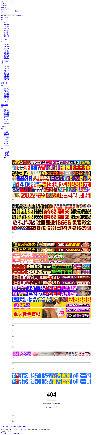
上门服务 (6, 96)
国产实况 (6, 22)
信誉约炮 (6, 98)
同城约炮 (6, 88)
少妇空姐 (6, 94)
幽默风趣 (6, 78)
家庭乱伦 (6, 74)
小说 (13, 15)
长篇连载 (6, 76)
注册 (4, 7)
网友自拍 (6, 112)
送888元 (6, 143)
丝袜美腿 (6, 48)
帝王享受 (6, 99)
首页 (2, 15)
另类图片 (6, 54)
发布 (6, 154)
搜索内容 (54, 407)
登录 (2, 7)
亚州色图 (6, 44)
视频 (5, 15)
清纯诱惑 (6, 52)
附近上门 (6, 90)
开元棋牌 (6, 137)
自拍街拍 (6, 50)
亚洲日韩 (6, 26)
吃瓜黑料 (6, 34)
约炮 (16, 15)
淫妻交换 (6, 80)
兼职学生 (6, 92)
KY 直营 (6, 145)
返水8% (6, 141)
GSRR (8, 431)
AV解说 (6, 32)
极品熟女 (6, 58)
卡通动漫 (6, 30)
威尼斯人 (6, 136)
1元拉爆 (6, 139)
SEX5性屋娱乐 (5, 9)
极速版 (7, 156)
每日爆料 (6, 123)
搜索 (17, 11)
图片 (9, 15)
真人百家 (6, 118)
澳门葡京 (6, 134)
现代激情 (6, 66)
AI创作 (7, 152)
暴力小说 (6, 70)
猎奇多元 (6, 36)
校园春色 (6, 72)
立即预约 (6, 101)
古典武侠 (6, 68)
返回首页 (48, 407)
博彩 (21, 15)
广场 (6, 157)
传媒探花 (6, 24)
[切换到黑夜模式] (2, 13)
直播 (19, 15)
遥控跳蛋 (6, 116)
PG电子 (6, 119)
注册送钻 (6, 121)
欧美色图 (6, 46)
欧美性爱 (6, 28)
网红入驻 (6, 110)
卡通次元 (6, 56)
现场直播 (6, 114)
